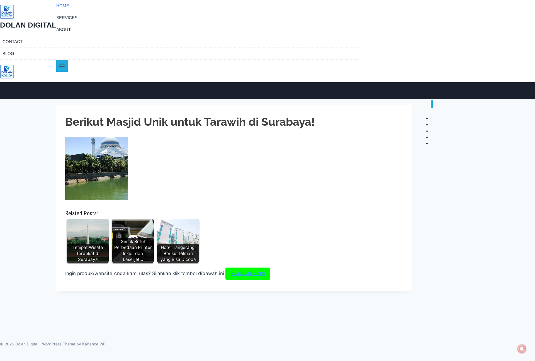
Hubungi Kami (248, 273)
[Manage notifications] (521, 348)
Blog (8, 53)
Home (62, 5)
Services (66, 17)
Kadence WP (94, 344)
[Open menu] (62, 66)
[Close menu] (432, 104)
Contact (13, 41)
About (63, 29)
